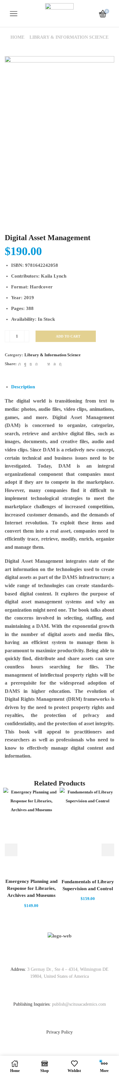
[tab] (23, 386)
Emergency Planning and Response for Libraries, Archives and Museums (31, 888)
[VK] (31, 364)
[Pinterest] (36, 364)
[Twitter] (20, 364)
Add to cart (68, 336)
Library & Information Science (69, 37)
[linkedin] (49, 364)
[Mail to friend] (42, 364)
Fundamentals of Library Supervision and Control (88, 885)
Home (17, 37)
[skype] (59, 364)
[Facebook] (25, 364)
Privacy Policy (59, 1032)
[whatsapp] (54, 364)
